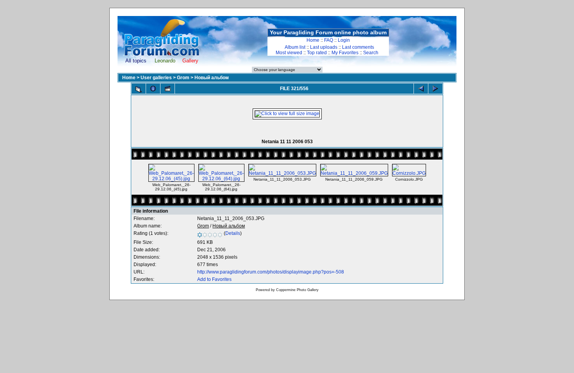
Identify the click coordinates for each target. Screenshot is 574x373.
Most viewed (289, 52)
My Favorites (345, 52)
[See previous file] (421, 88)
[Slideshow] (167, 88)
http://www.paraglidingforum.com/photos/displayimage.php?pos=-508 (270, 272)
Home (313, 40)
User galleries (156, 77)
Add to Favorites (214, 279)
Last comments (358, 47)
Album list (295, 47)
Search (370, 52)
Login (344, 40)
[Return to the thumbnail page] (139, 89)
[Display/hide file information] (153, 88)
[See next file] (435, 88)
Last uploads (323, 47)
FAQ (328, 40)
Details (232, 233)
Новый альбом (211, 77)
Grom (183, 77)
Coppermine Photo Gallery (297, 290)
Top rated (317, 52)
